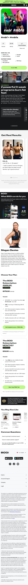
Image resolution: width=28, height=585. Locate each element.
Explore (3, 475)
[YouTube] (18, 464)
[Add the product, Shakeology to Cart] (8, 419)
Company (3, 482)
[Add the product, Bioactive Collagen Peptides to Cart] (20, 419)
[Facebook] (14, 464)
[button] (12, 177)
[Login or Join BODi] (26, 5)
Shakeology (4, 422)
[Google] (18, 458)
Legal (2, 486)
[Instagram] (10, 464)
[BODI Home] (14, 5)
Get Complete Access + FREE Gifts (14, 327)
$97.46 (5, 428)
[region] (14, 420)
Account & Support (5, 478)
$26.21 (16, 427)
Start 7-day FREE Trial (14, 387)
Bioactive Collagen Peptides (17, 423)
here (14, 518)
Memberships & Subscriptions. (15, 511)
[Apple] (9, 458)
